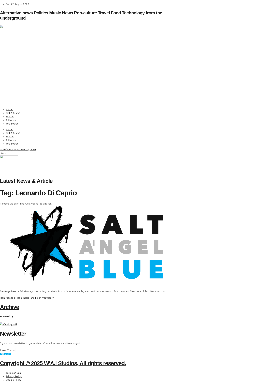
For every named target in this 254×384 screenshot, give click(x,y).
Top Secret (12, 123)
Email (3, 350)
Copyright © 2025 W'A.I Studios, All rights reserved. (63, 363)
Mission (10, 116)
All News (11, 120)
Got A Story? (13, 113)
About (9, 109)
